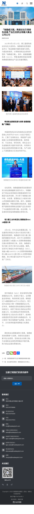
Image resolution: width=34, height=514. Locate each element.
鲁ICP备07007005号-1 (17, 496)
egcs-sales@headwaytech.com (15, 438)
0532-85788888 (10, 407)
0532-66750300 (10, 414)
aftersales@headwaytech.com (15, 451)
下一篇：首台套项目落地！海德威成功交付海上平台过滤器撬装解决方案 (17, 362)
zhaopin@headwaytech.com (14, 457)
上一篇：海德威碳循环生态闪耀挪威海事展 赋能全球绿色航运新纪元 (17, 358)
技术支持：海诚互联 (17, 499)
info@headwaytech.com (13, 426)
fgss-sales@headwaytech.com (15, 445)
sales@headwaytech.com (13, 432)
